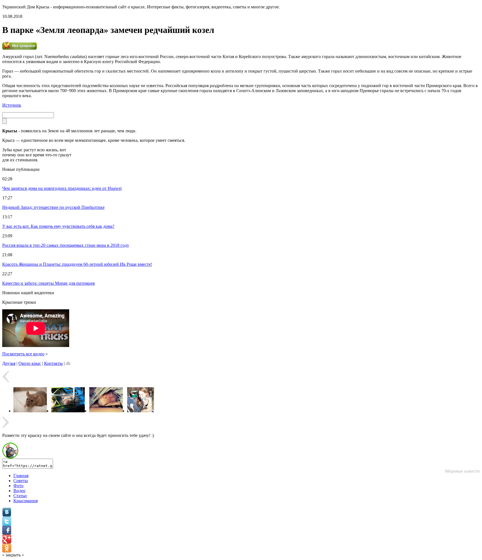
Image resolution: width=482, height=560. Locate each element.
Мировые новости (462, 471)
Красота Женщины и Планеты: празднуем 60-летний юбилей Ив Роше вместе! (77, 264)
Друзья (8, 363)
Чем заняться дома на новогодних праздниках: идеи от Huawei (62, 188)
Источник (11, 105)
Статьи (20, 495)
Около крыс (29, 363)
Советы (20, 480)
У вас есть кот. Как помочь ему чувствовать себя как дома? (58, 226)
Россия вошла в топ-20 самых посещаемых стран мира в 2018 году (65, 245)
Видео (19, 490)
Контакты (53, 363)
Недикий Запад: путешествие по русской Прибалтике (53, 207)
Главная (20, 475)
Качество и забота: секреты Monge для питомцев (48, 283)
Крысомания (25, 500)
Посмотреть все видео (23, 353)
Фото (18, 485)
